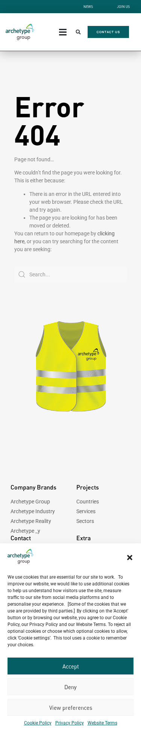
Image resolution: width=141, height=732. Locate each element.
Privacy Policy (69, 723)
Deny (70, 687)
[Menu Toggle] (63, 32)
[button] (129, 557)
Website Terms (102, 723)
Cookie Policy (38, 723)
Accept (70, 666)
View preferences (70, 707)
